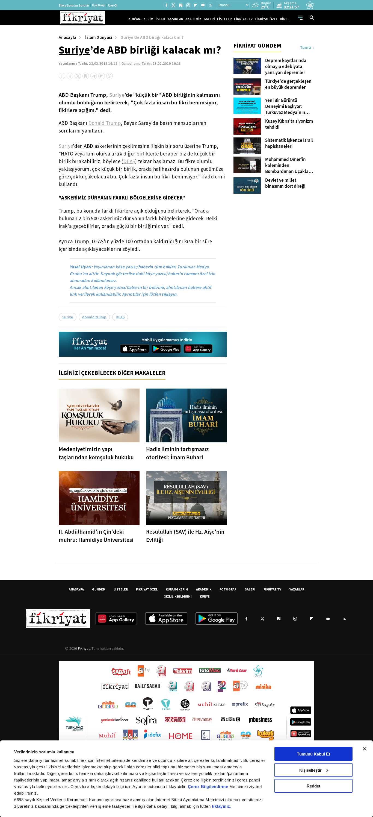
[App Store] (134, 348)
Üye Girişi (98, 5)
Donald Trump (104, 123)
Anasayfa (67, 37)
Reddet (313, 786)
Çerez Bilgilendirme (208, 786)
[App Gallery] (197, 348)
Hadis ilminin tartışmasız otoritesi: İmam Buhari (177, 453)
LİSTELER (224, 19)
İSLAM (160, 19)
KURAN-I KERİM (177, 589)
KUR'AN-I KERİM (140, 19)
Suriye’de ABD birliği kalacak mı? (152, 37)
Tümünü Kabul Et (313, 754)
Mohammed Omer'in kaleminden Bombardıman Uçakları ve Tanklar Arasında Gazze (288, 166)
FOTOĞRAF (228, 589)
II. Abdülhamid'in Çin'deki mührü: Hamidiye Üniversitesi (96, 536)
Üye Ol (112, 5)
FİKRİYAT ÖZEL (266, 19)
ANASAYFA (76, 589)
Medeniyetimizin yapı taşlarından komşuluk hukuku (96, 453)
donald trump (94, 317)
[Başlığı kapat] (364, 749)
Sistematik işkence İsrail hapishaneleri (289, 143)
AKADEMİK (193, 19)
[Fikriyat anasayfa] (90, 344)
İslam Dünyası (98, 37)
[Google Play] (166, 348)
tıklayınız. (222, 806)
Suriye (74, 50)
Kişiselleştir (310, 770)
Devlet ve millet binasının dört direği (285, 183)
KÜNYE (205, 596)
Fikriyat (84, 648)
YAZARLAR (175, 19)
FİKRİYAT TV (243, 19)
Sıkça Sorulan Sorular (74, 5)
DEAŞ (129, 161)
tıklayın (169, 294)
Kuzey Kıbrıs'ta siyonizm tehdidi (289, 124)
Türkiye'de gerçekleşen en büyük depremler (288, 84)
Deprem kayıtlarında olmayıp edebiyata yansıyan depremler (285, 67)
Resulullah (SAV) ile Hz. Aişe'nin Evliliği (185, 536)
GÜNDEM (98, 589)
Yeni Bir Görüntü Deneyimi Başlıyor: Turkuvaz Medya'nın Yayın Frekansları (285, 107)
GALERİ (209, 19)
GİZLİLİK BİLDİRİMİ (178, 596)
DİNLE (284, 19)
